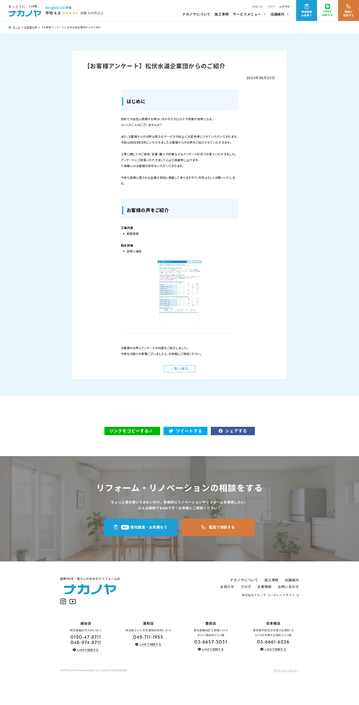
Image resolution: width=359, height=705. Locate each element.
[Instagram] (63, 601)
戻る (179, 368)
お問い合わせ (288, 586)
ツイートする (189, 431)
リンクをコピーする (129, 431)
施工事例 (222, 14)
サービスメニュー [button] (249, 14)
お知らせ (257, 6)
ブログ (271, 6)
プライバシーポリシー (286, 670)
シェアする (236, 431)
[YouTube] (72, 601)
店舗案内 (280, 14)
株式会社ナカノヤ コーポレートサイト (270, 595)
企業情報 (284, 6)
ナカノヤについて (196, 14)
